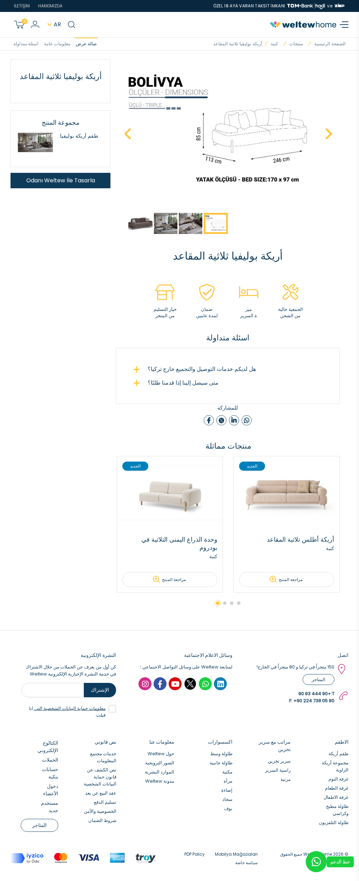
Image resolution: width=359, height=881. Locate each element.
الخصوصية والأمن (100, 811)
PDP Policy (194, 854)
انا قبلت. (67, 712)
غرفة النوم (338, 779)
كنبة (274, 43)
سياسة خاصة (246, 863)
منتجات (296, 43)
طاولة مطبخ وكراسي (337, 810)
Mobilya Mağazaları (236, 854)
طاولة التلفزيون (333, 822)
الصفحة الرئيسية (330, 43)
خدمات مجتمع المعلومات (103, 757)
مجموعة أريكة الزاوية (335, 766)
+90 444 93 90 (314, 693)
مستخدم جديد (49, 807)
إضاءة (226, 790)
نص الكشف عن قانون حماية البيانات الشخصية (100, 776)
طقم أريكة (338, 753)
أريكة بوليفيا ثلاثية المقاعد (237, 43)
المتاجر (318, 679)
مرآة (228, 781)
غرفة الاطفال (336, 797)
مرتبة (285, 779)
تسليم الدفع (105, 802)
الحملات (50, 759)
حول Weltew (161, 753)
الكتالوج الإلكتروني (48, 746)
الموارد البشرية (159, 772)
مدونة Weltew (159, 781)
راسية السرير (278, 770)
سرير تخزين (279, 761)
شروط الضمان (102, 820)
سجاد (227, 799)
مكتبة (227, 772)
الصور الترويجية (159, 762)
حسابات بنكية (50, 773)
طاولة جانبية (221, 762)
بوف (228, 808)
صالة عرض (86, 43)
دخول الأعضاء (50, 790)
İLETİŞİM (22, 6)
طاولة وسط (221, 753)
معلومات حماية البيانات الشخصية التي (69, 708)
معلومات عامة (57, 43)
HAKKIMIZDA (50, 6)
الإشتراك (100, 689)
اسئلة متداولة (26, 43)
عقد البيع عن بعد (100, 793)
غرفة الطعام (336, 788)
